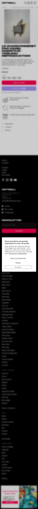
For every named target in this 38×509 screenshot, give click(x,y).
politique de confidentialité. (18, 253)
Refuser (18, 263)
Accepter (18, 267)
